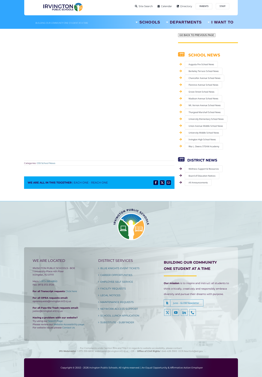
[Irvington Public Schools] (62, 3)
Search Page (55, 321)
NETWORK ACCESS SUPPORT (119, 308)
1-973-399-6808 (85, 351)
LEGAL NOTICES (110, 295)
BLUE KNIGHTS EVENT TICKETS (120, 268)
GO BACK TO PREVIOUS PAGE (196, 35)
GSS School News (46, 163)
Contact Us (68, 327)
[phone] (192, 312)
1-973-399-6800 (48, 281)
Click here (71, 291)
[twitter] (167, 312)
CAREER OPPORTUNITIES (116, 275)
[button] (183, 303)
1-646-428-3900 (169, 351)
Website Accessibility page (68, 324)
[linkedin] (184, 312)
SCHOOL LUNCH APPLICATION (119, 315)
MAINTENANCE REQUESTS (117, 302)
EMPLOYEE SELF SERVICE (116, 281)
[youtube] (176, 312)
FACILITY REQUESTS (113, 288)
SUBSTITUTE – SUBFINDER (117, 322)
